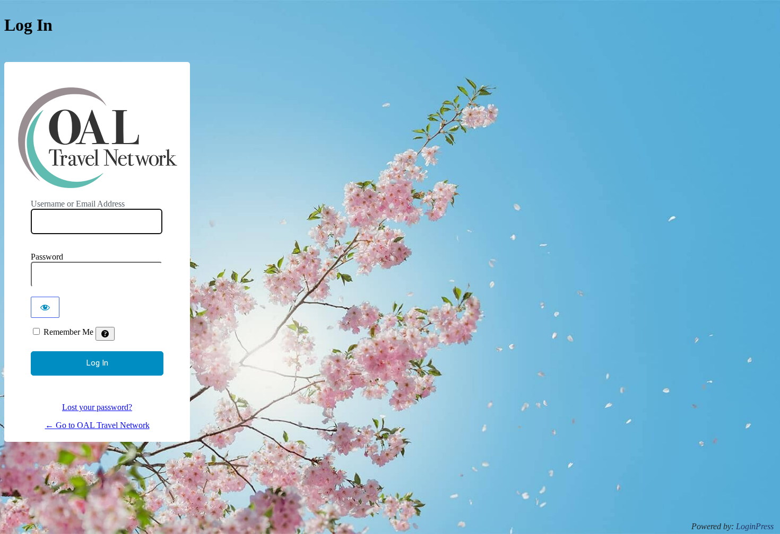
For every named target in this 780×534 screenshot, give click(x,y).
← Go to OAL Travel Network (97, 425)
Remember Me (68, 331)
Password (47, 256)
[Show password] (45, 307)
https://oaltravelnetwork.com (97, 137)
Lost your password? (97, 407)
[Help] (105, 334)
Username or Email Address (78, 203)
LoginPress (755, 526)
